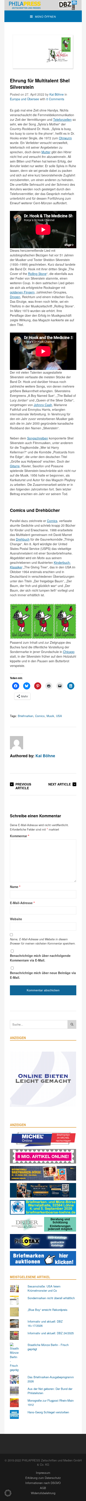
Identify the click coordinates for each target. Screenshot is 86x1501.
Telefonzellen (62, 119)
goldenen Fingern (22, 292)
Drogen (15, 297)
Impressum (43, 1473)
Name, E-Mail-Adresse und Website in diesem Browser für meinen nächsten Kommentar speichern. (43, 941)
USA (59, 716)
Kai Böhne (56, 94)
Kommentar (19, 836)
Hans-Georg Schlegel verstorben (48, 1412)
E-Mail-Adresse (22, 903)
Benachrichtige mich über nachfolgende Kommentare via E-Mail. (40, 957)
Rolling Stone (37, 273)
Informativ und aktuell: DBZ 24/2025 (51, 1333)
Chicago (69, 651)
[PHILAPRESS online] (43, 5)
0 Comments (55, 99)
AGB (43, 1488)
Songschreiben (37, 438)
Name (15, 886)
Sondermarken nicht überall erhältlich (51, 1298)
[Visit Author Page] (16, 742)
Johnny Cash (43, 405)
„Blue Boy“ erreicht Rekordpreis (47, 1310)
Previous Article (23, 786)
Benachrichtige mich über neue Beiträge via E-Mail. (43, 975)
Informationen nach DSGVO (43, 1483)
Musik (50, 716)
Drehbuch (23, 539)
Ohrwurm (65, 138)
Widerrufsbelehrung (43, 1493)
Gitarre (15, 466)
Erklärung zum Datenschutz (43, 1478)
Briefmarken (25, 716)
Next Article (59, 784)
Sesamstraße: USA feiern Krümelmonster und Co (44, 1288)
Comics (52, 521)
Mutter (45, 152)
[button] (8, 1493)
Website (16, 919)
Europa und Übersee (24, 99)
